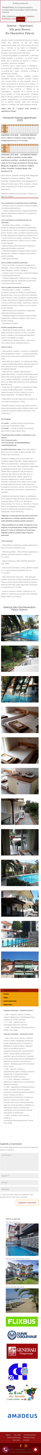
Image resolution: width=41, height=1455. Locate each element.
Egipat (8, 1435)
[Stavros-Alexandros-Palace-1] (20, 702)
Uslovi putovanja (10, 1001)
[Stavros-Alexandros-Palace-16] (20, 672)
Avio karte (16, 1440)
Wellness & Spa (29, 1437)
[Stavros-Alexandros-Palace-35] (20, 947)
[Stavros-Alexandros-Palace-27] (20, 825)
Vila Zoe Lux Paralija (13, 1222)
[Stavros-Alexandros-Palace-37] (20, 978)
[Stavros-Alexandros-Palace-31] (20, 917)
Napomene (8, 1005)
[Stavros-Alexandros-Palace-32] (20, 886)
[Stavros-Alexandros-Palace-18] (20, 733)
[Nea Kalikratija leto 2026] (22, 1312)
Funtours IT (20, 1449)
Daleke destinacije (14, 1437)
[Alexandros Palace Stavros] (20, 641)
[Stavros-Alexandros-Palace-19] (20, 764)
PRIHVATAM (20, 19)
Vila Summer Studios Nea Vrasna (18, 1259)
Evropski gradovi (30, 1435)
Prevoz (6, 994)
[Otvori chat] (35, 1449)
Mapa (6, 997)
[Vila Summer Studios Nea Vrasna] (22, 1284)
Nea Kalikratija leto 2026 (15, 1287)
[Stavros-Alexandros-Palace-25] (20, 794)
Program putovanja (11, 990)
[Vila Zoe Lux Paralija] (22, 1255)
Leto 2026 (17, 1435)
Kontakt (26, 1440)
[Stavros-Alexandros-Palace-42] (20, 855)
